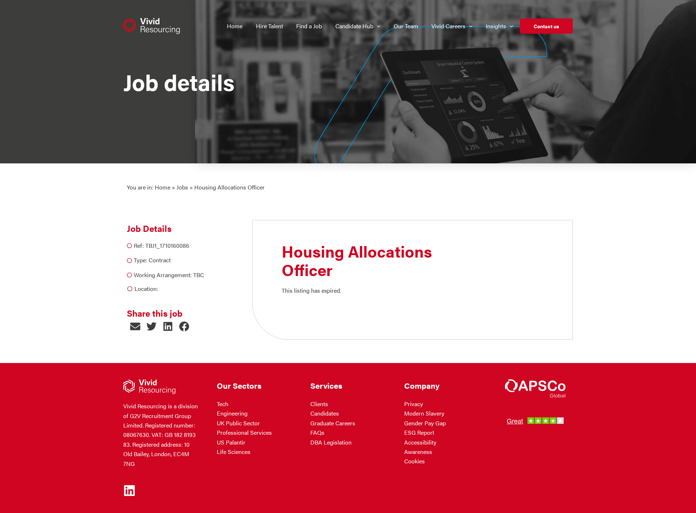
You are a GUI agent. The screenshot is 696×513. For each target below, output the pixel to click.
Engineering (232, 413)
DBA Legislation (331, 442)
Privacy (413, 404)
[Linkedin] (129, 490)
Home (162, 187)
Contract (160, 260)
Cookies (414, 461)
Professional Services (244, 432)
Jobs (182, 187)
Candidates (324, 413)
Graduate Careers (332, 423)
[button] (377, 26)
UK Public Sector (238, 423)
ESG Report (419, 432)
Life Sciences (233, 451)
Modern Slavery (424, 413)
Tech (222, 404)
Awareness (418, 451)
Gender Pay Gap (425, 423)
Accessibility (420, 442)
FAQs (317, 432)
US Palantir (231, 442)
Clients (319, 404)
